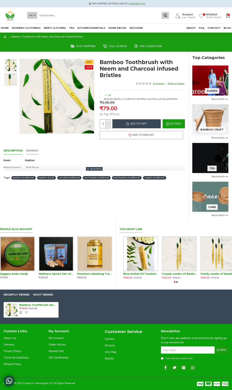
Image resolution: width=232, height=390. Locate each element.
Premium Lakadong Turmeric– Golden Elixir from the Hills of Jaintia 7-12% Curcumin (94, 273)
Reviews (32, 150)
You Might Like (131, 229)
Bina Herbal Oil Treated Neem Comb (214, 273)
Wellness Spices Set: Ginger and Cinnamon (56, 273)
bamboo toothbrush (23, 177)
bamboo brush (46, 177)
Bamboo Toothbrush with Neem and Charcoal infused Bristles (38, 305)
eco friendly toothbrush (96, 177)
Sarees (212, 90)
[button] (174, 282)
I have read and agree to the (186, 358)
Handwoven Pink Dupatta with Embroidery (175, 273)
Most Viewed (43, 294)
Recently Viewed (17, 294)
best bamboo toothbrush (126, 177)
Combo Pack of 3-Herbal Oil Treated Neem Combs (137, 273)
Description (13, 150)
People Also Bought (16, 229)
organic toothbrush (154, 177)
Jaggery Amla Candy (14, 273)
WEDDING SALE (137, 4)
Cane (212, 207)
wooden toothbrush (69, 177)
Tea (212, 168)
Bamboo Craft (212, 129)
